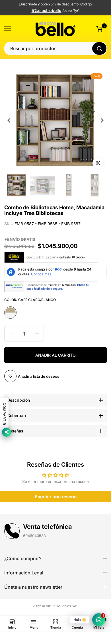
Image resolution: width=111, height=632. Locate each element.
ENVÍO (13, 239)
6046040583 (34, 535)
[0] (99, 29)
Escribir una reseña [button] (56, 496)
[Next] (98, 120)
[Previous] (12, 120)
